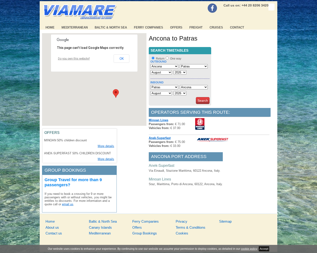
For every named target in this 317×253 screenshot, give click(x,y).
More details (106, 146)
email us (67, 204)
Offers (176, 27)
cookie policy (249, 248)
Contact (237, 27)
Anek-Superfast (160, 138)
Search (202, 100)
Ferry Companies (148, 27)
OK (122, 58)
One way (175, 58)
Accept (264, 248)
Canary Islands (100, 227)
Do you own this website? (74, 58)
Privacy (181, 221)
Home (50, 27)
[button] (116, 93)
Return (160, 58)
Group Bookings (144, 233)
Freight (196, 27)
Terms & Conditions (190, 227)
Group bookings (65, 170)
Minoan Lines (158, 120)
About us (52, 227)
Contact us (53, 233)
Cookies (182, 233)
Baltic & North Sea (111, 27)
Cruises (216, 27)
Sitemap (225, 221)
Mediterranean (74, 27)
